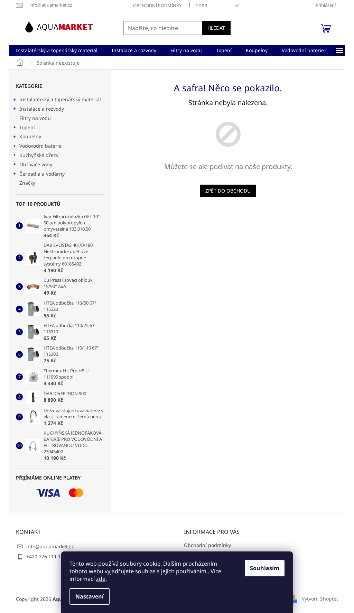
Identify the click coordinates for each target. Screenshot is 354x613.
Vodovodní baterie (40, 145)
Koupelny (30, 136)
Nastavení (89, 596)
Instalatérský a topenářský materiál (60, 99)
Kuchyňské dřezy (38, 155)
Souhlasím (264, 568)
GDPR (201, 5)
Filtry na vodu (35, 118)
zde (100, 579)
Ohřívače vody (35, 164)
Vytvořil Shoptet (320, 598)
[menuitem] (56, 50)
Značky (27, 182)
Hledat (216, 28)
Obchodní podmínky (157, 5)
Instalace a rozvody (41, 108)
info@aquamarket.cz (50, 546)
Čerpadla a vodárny (42, 173)
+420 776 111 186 (46, 556)
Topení (27, 127)
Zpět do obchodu (228, 190)
